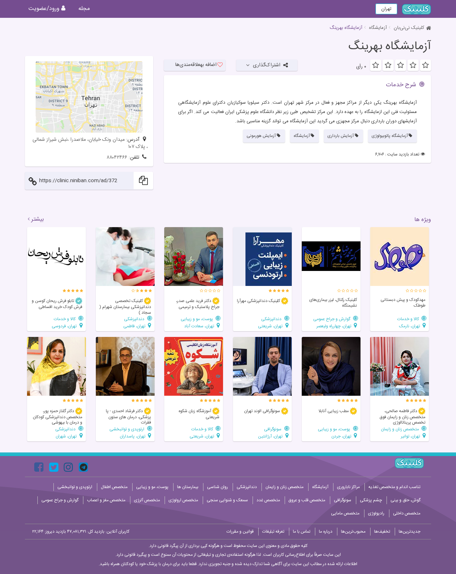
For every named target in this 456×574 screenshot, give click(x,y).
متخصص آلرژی (147, 500)
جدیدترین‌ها (409, 531)
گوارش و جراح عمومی (332, 319)
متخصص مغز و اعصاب (106, 500)
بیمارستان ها (187, 487)
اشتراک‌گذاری (267, 65)
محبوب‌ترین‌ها (353, 531)
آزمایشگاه (378, 28)
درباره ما (325, 531)
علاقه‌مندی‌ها (196, 65)
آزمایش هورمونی (261, 135)
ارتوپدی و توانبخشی (127, 429)
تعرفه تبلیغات (273, 531)
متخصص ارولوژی (183, 500)
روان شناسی (217, 487)
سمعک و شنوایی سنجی (227, 500)
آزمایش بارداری (340, 135)
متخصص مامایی (345, 513)
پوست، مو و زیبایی (197, 319)
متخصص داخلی (406, 513)
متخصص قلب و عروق (307, 500)
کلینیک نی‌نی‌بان (409, 28)
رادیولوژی (376, 513)
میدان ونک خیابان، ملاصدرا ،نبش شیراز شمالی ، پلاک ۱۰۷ (90, 143)
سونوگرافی (273, 429)
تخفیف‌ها (382, 531)
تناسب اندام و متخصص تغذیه (394, 487)
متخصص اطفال (114, 487)
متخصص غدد (268, 500)
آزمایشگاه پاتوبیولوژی (390, 135)
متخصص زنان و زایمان (400, 429)
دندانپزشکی (272, 319)
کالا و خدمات (408, 319)
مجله (84, 9)
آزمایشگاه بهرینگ (389, 46)
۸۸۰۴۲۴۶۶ (117, 157)
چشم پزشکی (371, 500)
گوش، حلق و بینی (405, 500)
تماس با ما (301, 531)
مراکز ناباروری (348, 487)
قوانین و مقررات (240, 531)
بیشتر (37, 219)
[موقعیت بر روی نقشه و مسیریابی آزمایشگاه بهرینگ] (89, 97)
